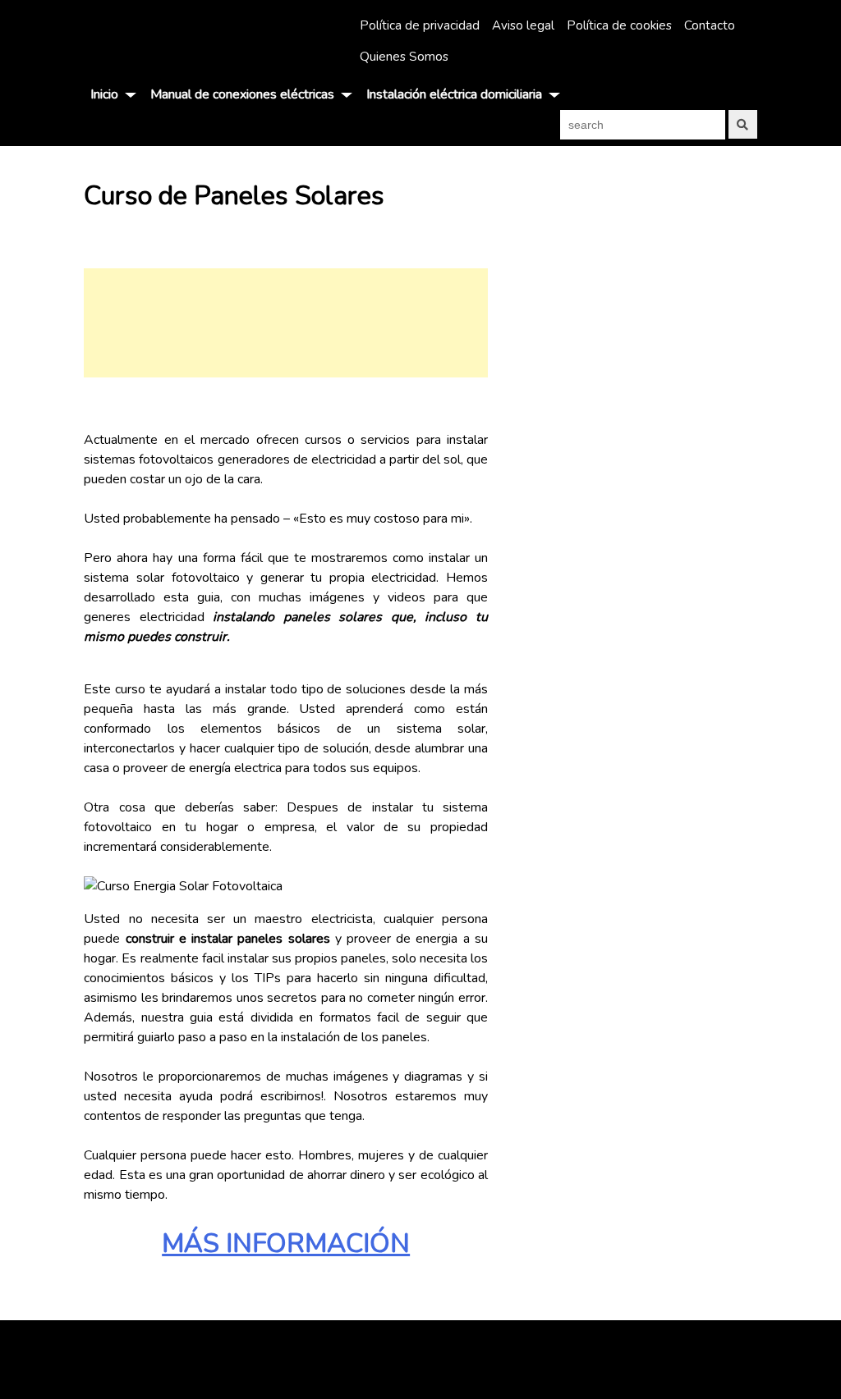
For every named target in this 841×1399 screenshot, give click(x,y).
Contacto (709, 25)
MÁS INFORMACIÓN (286, 1243)
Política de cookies (619, 25)
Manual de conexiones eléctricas (242, 94)
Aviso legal (523, 25)
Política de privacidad (420, 25)
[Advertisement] (286, 322)
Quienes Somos (404, 56)
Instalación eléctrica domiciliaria (454, 94)
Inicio (104, 94)
